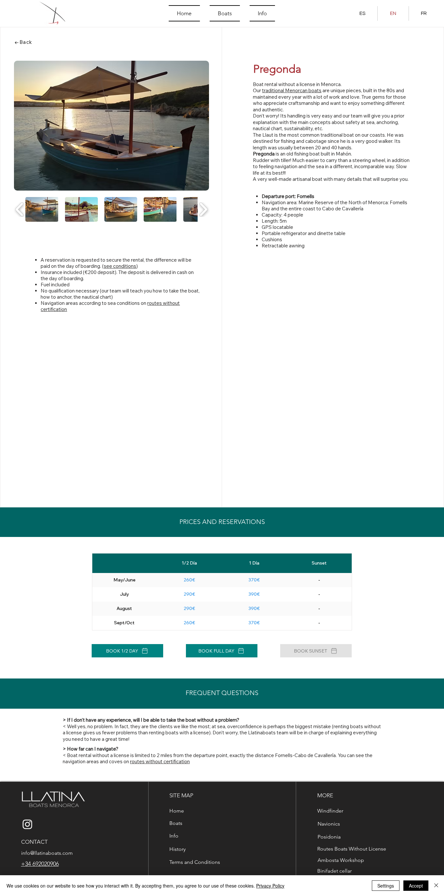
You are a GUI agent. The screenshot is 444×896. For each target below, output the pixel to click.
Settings (385, 885)
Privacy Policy (270, 885)
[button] (41, 209)
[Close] (436, 885)
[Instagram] (27, 824)
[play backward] (19, 209)
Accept (416, 885)
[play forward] (203, 209)
